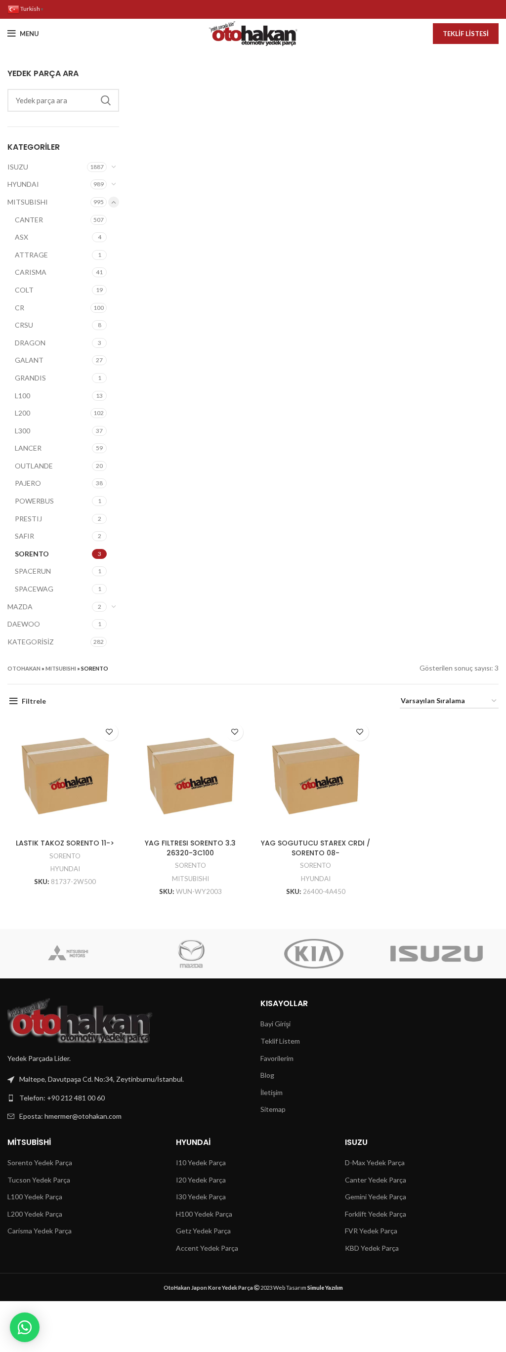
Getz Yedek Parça (203, 1230)
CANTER (29, 219)
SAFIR (24, 536)
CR (19, 307)
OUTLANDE (34, 466)
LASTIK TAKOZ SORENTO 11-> (65, 843)
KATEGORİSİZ (30, 641)
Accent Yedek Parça (207, 1248)
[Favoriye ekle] (109, 732)
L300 (22, 430)
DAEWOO (23, 624)
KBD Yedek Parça (372, 1248)
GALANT (29, 360)
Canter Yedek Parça (375, 1180)
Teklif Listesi (466, 34)
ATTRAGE (31, 255)
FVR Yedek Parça (371, 1230)
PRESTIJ (28, 518)
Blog (267, 1075)
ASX (21, 237)
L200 (22, 413)
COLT (24, 290)
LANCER (28, 448)
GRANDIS (30, 378)
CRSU (24, 325)
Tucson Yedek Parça (38, 1180)
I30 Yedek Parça (201, 1196)
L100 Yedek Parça (34, 1196)
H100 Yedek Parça (204, 1214)
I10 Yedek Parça (201, 1162)
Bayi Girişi (275, 1023)
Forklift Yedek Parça (375, 1214)
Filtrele (34, 701)
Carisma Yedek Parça (39, 1230)
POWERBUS (34, 501)
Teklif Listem (280, 1041)
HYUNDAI (23, 184)
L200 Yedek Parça (34, 1214)
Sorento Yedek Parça (39, 1162)
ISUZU (17, 167)
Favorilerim (277, 1058)
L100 (22, 395)
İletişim (271, 1092)
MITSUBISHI (27, 202)
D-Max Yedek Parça (375, 1162)
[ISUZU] (436, 953)
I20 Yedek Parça (201, 1180)
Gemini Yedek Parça (375, 1196)
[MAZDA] (191, 953)
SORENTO (32, 553)
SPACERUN (33, 571)
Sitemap (273, 1109)
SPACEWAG (34, 589)
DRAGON (30, 342)
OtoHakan (24, 668)
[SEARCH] (105, 100)
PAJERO (28, 483)
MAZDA (20, 606)
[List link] (126, 1098)
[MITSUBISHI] (68, 953)
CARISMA (30, 272)
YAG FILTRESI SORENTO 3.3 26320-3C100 (190, 848)
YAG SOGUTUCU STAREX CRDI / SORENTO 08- (315, 848)
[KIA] (314, 953)
